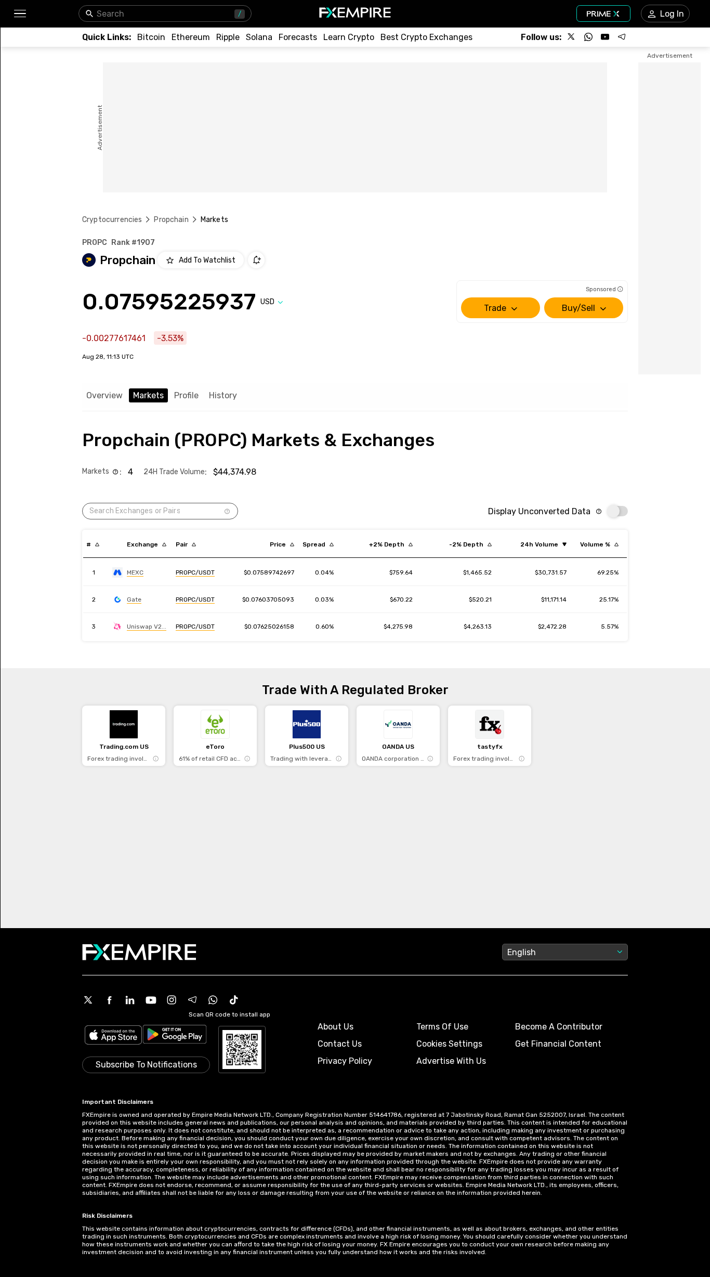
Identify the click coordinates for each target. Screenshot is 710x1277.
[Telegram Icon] (192, 1000)
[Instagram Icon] (171, 1000)
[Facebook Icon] (109, 1000)
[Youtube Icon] (150, 1000)
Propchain (171, 219)
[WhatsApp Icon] (213, 1000)
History (223, 395)
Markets (148, 395)
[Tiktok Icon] (234, 1000)
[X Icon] (88, 1000)
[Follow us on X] (572, 37)
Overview (104, 395)
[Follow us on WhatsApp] (588, 37)
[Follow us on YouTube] (605, 37)
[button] (19, 14)
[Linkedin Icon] (130, 1000)
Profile (186, 395)
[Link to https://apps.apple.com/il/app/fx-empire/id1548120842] (113, 1036)
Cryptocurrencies (112, 219)
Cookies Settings (449, 1044)
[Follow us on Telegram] (621, 37)
